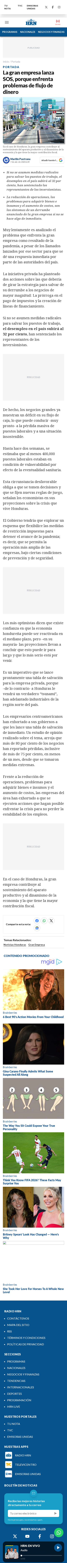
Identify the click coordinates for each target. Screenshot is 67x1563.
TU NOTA (7, 7)
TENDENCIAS (16, 1380)
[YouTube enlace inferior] (27, 1536)
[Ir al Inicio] (31, 22)
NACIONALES (27, 31)
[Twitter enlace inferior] (15, 1536)
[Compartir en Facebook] (37, 920)
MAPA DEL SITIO (18, 1325)
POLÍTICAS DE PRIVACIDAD (25, 1344)
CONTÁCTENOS (18, 1318)
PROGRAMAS (9, 31)
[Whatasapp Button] (58, 1532)
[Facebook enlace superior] (52, 7)
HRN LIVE (13, 1406)
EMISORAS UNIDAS (32, 7)
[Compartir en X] (51, 920)
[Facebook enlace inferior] (40, 1536)
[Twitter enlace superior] (46, 7)
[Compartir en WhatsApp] (44, 920)
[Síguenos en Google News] (37, 928)
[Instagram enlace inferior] (52, 1536)
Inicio (6, 61)
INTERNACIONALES (20, 1387)
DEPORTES (14, 1393)
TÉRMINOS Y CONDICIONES (26, 1337)
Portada (15, 61)
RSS (9, 1331)
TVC (20, 5)
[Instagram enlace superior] (59, 7)
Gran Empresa (36, 944)
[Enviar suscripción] (55, 1513)
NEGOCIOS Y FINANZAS (51, 31)
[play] (58, 1548)
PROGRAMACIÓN (19, 1400)
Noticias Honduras (15, 944)
